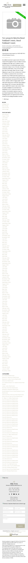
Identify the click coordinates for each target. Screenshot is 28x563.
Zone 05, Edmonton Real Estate (10, 407)
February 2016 (5, 258)
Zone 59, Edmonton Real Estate (10, 462)
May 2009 (4, 363)
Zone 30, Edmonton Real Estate (10, 446)
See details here (6, 57)
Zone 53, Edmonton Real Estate (10, 452)
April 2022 (4, 166)
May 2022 (4, 164)
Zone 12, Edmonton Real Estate (10, 412)
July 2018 (4, 227)
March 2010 (5, 353)
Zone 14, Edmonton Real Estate (10, 413)
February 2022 (6, 169)
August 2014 (5, 284)
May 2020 (4, 201)
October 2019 (5, 209)
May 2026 (4, 119)
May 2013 (4, 303)
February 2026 (6, 121)
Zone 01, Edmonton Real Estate (10, 400)
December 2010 (6, 337)
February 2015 (5, 275)
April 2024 (4, 143)
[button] (17, 5)
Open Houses (5, 107)
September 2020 (6, 194)
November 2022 (6, 157)
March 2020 (5, 204)
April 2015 (4, 272)
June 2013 (4, 301)
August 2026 (5, 116)
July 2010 (4, 346)
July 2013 (4, 299)
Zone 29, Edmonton (7, 443)
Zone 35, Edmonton (7, 448)
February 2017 (5, 246)
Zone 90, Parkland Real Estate (9, 467)
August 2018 (5, 225)
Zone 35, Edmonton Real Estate (10, 450)
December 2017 (6, 235)
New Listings (5, 106)
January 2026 (5, 123)
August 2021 (5, 180)
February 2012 (5, 322)
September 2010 (6, 343)
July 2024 (4, 138)
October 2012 (5, 311)
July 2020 (4, 197)
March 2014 (5, 292)
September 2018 (6, 223)
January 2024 (5, 145)
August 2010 (5, 344)
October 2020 (6, 192)
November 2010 (6, 339)
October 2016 (5, 249)
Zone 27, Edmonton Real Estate (10, 438)
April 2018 (4, 232)
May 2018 (4, 230)
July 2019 (4, 214)
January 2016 (5, 260)
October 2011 (5, 324)
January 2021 (5, 188)
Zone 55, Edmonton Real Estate (10, 453)
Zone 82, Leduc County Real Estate (11, 465)
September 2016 (6, 251)
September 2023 (6, 149)
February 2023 (6, 156)
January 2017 (5, 247)
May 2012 (4, 318)
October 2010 (5, 341)
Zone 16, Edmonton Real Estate (10, 419)
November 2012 (6, 310)
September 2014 (6, 282)
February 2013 (5, 308)
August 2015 (5, 265)
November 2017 (6, 237)
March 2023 (5, 154)
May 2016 (4, 254)
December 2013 (6, 296)
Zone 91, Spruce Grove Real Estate (10, 469)
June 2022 (4, 162)
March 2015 (5, 273)
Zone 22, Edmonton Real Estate (10, 429)
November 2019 (6, 208)
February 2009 (6, 367)
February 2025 (6, 135)
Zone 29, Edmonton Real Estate (10, 445)
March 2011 (5, 332)
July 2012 (4, 315)
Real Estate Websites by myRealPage (14, 532)
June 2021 (4, 182)
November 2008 (6, 370)
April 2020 (4, 202)
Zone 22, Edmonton (7, 427)
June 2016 (4, 253)
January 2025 (5, 136)
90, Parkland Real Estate (8, 375)
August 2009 (5, 358)
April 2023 (4, 152)
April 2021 (4, 185)
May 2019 (4, 216)
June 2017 (4, 240)
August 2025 (5, 126)
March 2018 (5, 234)
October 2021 (5, 176)
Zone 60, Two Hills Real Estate (9, 464)
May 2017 (4, 242)
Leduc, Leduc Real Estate (8, 386)
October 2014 (5, 280)
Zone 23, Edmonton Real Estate (10, 433)
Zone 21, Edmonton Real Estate (10, 426)
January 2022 (5, 171)
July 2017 (4, 239)
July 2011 (4, 327)
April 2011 (4, 331)
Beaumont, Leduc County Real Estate (11, 379)
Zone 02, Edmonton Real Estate (10, 401)
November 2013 (6, 298)
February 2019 (5, 220)
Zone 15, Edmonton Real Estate (10, 415)
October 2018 (5, 221)
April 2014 (4, 291)
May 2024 (4, 142)
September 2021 (6, 178)
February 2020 (6, 206)
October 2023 (5, 147)
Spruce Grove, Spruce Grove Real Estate (12, 396)
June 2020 (5, 199)
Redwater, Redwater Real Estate (10, 389)
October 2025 (5, 124)
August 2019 (5, 213)
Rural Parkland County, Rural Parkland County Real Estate (12, 48)
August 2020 (5, 195)
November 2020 (6, 190)
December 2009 (6, 357)
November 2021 (6, 175)
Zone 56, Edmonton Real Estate (10, 455)
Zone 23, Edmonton (7, 431)
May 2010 (4, 350)
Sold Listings (5, 109)
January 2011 (5, 336)
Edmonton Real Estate (7, 381)
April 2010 (4, 351)
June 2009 (5, 362)
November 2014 (6, 279)
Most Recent (5, 114)
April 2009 (5, 365)
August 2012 (5, 313)
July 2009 (4, 360)
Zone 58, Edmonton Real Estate (10, 460)
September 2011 (6, 325)
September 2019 (6, 211)
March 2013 (5, 306)
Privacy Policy (22, 531)
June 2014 (4, 287)
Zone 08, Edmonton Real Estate (10, 410)
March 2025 (5, 133)
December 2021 (6, 173)
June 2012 (4, 317)
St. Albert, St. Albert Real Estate (10, 398)
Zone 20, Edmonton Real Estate (10, 424)
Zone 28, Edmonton (7, 439)
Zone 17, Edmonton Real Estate (10, 420)
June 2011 (4, 329)
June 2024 (5, 140)
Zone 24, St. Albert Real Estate (9, 434)
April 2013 (4, 305)
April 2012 (4, 320)
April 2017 (4, 244)
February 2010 (5, 355)
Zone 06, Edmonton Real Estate (10, 408)
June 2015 (4, 268)
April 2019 (4, 218)
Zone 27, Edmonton (7, 436)
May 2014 (4, 289)
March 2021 (5, 187)
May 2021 (4, 183)
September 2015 (6, 263)
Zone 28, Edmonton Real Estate (10, 441)
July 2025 (4, 128)
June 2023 (4, 150)
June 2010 (4, 348)
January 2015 (5, 277)
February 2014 (5, 294)
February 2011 (5, 334)
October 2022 (5, 159)
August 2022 (5, 161)
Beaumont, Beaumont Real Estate (10, 377)
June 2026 (5, 117)
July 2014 (4, 285)
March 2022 (5, 168)
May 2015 (4, 270)
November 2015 (6, 261)
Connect (17, 5)
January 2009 (5, 369)
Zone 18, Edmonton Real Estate (10, 422)
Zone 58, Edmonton (7, 458)
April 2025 (4, 131)
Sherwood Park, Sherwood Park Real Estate (13, 394)
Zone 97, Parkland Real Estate (9, 471)
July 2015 (4, 266)
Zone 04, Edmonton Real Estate (10, 405)
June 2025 (5, 130)
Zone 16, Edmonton (7, 417)
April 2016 (4, 256)
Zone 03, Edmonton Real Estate (10, 403)
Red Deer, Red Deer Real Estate (10, 387)
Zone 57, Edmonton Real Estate (10, 457)
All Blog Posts (5, 104)
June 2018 (4, 228)
